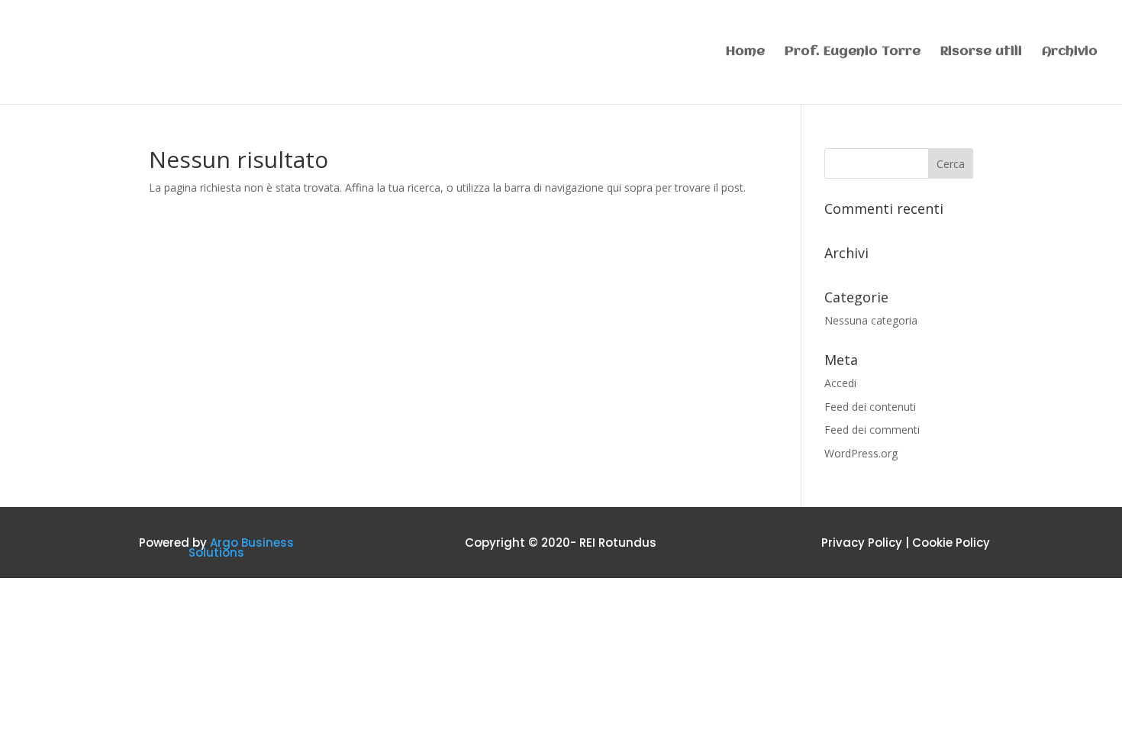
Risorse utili (981, 52)
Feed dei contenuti (870, 406)
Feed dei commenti (872, 429)
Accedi (840, 383)
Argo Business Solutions (241, 548)
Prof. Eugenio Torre (852, 52)
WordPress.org (861, 453)
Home (745, 52)
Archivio (1070, 52)
